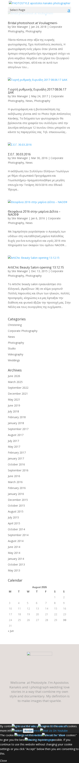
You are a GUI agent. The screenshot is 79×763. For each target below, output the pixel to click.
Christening (15, 325)
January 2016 (16, 494)
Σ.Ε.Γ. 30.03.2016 (19, 154)
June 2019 (14, 405)
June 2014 (14, 547)
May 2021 (14, 399)
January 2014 (16, 559)
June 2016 (14, 476)
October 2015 (16, 505)
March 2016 (15, 482)
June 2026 (14, 376)
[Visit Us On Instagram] (40, 740)
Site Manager (20, 27)
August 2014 (15, 541)
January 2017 (16, 458)
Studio (12, 348)
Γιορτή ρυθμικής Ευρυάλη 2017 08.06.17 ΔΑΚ (37, 91)
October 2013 (16, 564)
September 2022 (18, 387)
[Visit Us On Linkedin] (28, 735)
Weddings (14, 360)
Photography (34, 31)
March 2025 (15, 382)
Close (3, 760)
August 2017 (15, 435)
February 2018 (17, 417)
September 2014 (18, 535)
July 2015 (13, 517)
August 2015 (15, 511)
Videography (15, 354)
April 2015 (14, 523)
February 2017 (17, 452)
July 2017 (13, 441)
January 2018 (16, 423)
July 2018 (13, 411)
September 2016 (18, 470)
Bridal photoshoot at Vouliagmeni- (33, 23)
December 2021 (18, 393)
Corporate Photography (22, 331)
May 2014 (14, 553)
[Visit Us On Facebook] (52, 726)
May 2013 (14, 570)
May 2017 (14, 446)
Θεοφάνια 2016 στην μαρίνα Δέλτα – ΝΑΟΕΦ (34, 213)
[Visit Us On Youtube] (54, 730)
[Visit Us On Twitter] (25, 726)
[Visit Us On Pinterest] (25, 730)
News (29, 101)
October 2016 (16, 464)
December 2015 (18, 500)
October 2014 (16, 529)
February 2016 (17, 488)
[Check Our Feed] (53, 735)
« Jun (11, 631)
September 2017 (18, 429)
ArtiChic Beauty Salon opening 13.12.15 (36, 267)
